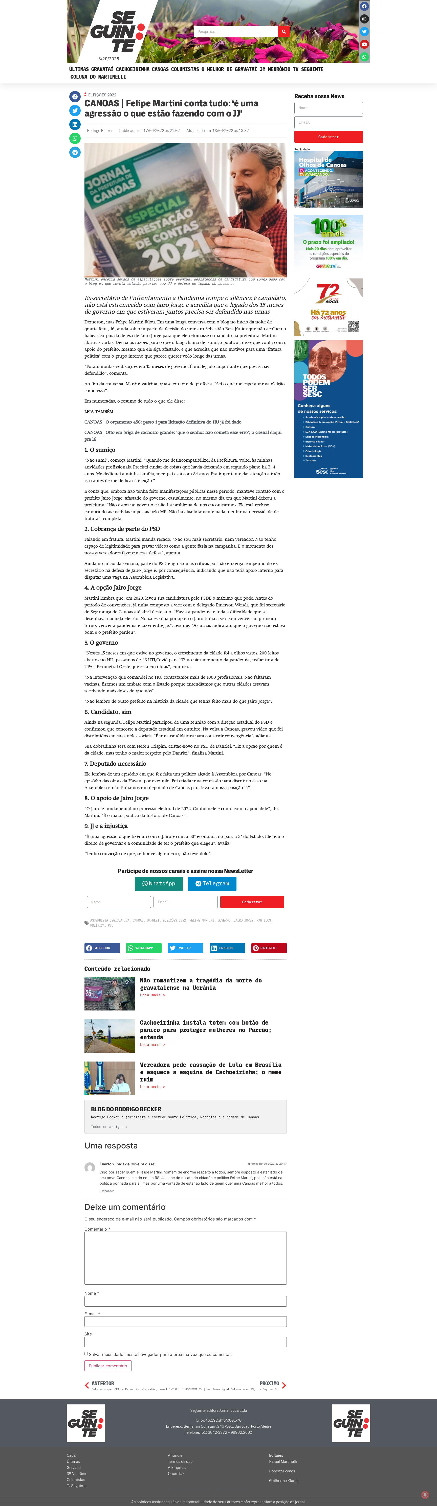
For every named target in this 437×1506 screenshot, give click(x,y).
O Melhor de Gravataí (229, 69)
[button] (75, 96)
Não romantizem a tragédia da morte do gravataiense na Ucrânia (201, 984)
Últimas (79, 69)
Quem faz (176, 1473)
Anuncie (175, 1455)
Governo (224, 920)
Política (97, 925)
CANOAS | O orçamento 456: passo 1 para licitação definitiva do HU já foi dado (163, 422)
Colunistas (185, 69)
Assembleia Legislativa (109, 920)
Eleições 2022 (174, 920)
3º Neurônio (275, 69)
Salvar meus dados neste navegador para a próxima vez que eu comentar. (160, 1354)
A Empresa (177, 1467)
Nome (91, 1293)
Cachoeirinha (132, 69)
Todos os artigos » (109, 1127)
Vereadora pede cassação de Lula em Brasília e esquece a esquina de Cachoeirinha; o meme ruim (210, 1072)
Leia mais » (152, 995)
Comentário (97, 1229)
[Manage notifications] (425, 1495)
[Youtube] (364, 44)
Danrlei (153, 920)
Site (88, 1334)
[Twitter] (364, 31)
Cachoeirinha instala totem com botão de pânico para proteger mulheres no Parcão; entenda (206, 1030)
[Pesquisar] (284, 31)
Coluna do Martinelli (98, 77)
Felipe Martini (201, 920)
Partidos (264, 920)
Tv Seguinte (308, 69)
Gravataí (102, 69)
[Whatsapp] (364, 56)
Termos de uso (180, 1461)
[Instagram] (364, 18)
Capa (71, 1455)
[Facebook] (364, 6)
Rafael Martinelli (283, 1461)
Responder (107, 1191)
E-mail (92, 1314)
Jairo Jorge (243, 920)
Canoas (160, 69)
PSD (110, 925)
